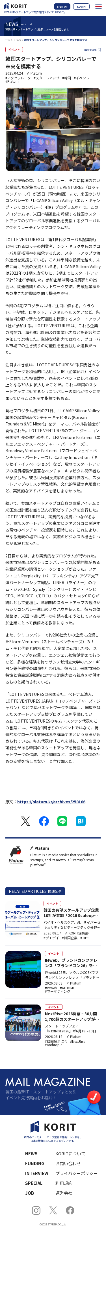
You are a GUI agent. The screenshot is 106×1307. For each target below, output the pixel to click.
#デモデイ (51, 938)
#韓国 (66, 78)
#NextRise (77, 1041)
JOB (29, 1193)
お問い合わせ (68, 1163)
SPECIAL (33, 1183)
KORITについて (70, 1153)
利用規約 (63, 1183)
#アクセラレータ (18, 78)
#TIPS (84, 938)
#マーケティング (57, 991)
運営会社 (63, 1193)
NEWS (17, 40)
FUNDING (34, 1163)
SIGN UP (62, 6)
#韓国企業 (69, 938)
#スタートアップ (46, 78)
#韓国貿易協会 (56, 1041)
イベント (14, 49)
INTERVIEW (36, 1173)
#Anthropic (53, 1044)
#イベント (81, 78)
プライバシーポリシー (74, 1173)
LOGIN (81, 6)
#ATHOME (67, 988)
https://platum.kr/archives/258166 (51, 801)
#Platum (12, 81)
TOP (7, 40)
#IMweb (51, 988)
